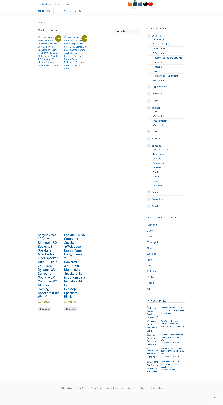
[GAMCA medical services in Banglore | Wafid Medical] (152, 326)
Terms (135, 388)
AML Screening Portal (72, 11)
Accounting (158, 39)
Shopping (156, 145)
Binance (152, 224)
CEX (149, 236)
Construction (159, 48)
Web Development (161, 120)
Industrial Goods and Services (167, 57)
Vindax (151, 282)
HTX (149, 259)
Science (156, 138)
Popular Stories (81, 388)
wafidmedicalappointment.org (172, 326)
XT (148, 288)
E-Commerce (159, 53)
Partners (58, 4)
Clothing (157, 158)
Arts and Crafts (160, 149)
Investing (157, 66)
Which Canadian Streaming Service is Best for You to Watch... (172, 337)
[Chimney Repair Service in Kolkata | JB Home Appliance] (152, 312)
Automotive (158, 154)
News (154, 131)
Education (157, 93)
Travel (155, 206)
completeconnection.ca (170, 343)
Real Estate (158, 80)
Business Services (161, 44)
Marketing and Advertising (165, 75)
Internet (156, 108)
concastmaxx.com (168, 370)
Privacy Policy (156, 388)
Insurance (157, 62)
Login (169, 3)
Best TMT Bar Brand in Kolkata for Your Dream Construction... (170, 364)
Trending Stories (112, 388)
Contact (144, 388)
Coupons (157, 167)
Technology (157, 199)
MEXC (151, 265)
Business (156, 36)
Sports (155, 192)
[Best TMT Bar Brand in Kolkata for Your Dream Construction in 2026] (152, 366)
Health (155, 100)
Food (155, 172)
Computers (158, 163)
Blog (67, 4)
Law (155, 71)
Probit (150, 277)
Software (157, 185)
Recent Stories (97, 388)
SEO (155, 111)
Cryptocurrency (159, 86)
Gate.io (151, 253)
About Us (126, 388)
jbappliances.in (166, 313)
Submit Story (47, 4)
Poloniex (152, 271)
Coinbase (153, 248)
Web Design (158, 116)
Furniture (157, 176)
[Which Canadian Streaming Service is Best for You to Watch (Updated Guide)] (152, 339)
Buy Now (44, 309)
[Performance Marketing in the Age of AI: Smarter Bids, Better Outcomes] (152, 353)
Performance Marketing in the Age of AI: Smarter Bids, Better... (172, 350)
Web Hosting (159, 125)
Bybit (150, 230)
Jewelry (156, 181)
